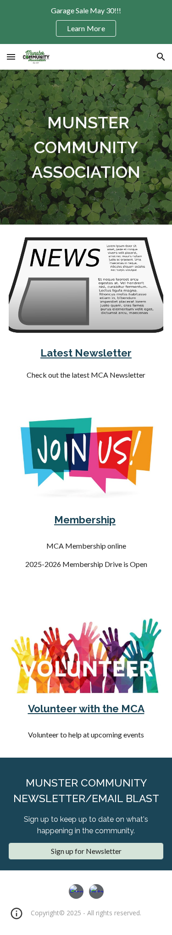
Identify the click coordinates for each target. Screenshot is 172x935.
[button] (11, 56)
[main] (86, 147)
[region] (86, 22)
